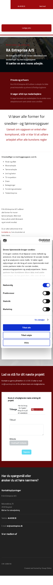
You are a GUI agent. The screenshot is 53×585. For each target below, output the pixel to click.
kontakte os (6, 232)
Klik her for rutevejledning (11, 510)
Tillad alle (26, 327)
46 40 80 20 (28, 380)
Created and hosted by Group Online (37, 568)
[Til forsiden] (26, 15)
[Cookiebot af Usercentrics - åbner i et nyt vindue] (39, 240)
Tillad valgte (26, 335)
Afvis (26, 343)
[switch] (46, 293)
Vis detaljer (40, 320)
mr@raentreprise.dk (9, 384)
